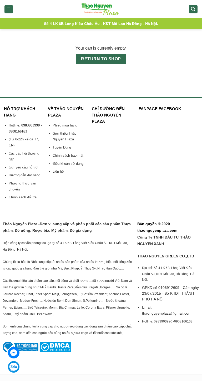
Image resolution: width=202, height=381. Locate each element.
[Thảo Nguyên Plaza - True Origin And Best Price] (101, 9)
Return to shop (101, 59)
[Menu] (8, 9)
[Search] (193, 9)
